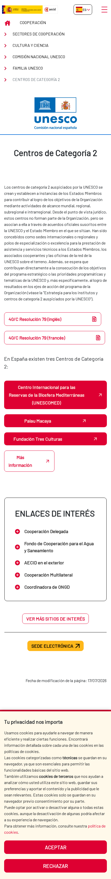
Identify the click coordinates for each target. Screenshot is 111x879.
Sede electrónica (52, 646)
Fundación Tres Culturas (37, 439)
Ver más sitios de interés (55, 619)
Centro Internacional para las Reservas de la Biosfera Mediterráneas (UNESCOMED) (46, 394)
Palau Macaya (37, 421)
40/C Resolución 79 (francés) (37, 338)
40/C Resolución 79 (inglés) (35, 319)
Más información (20, 461)
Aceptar (55, 847)
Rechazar (55, 866)
